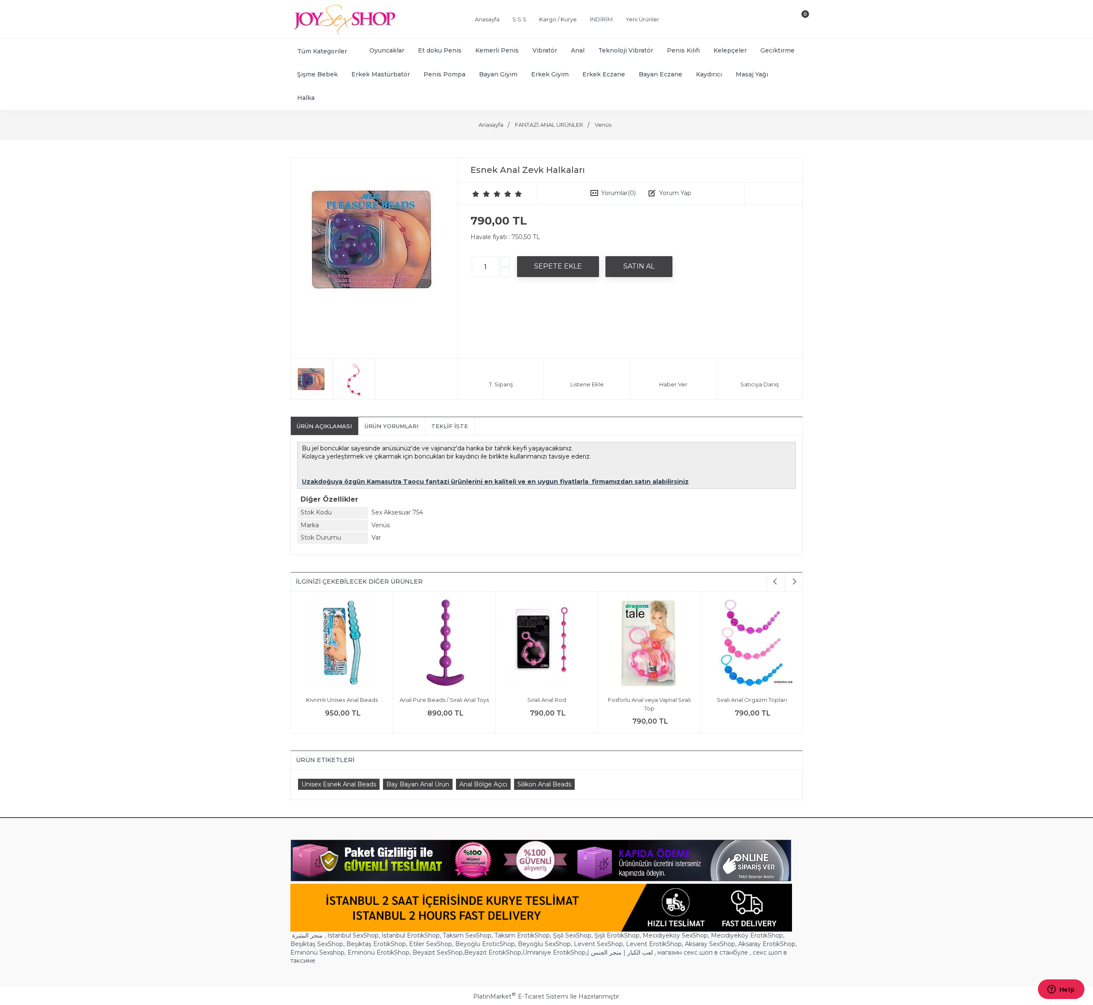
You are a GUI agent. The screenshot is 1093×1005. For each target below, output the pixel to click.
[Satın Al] (638, 266)
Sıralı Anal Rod (474, 699)
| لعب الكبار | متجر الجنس (620, 952)
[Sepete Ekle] (558, 266)
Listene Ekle (587, 384)
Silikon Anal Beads (544, 784)
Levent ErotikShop (654, 944)
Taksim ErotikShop (522, 935)
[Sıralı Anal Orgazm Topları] (679, 644)
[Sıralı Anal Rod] (474, 644)
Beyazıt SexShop (437, 952)
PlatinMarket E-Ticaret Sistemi (520, 996)
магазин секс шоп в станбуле (703, 952)
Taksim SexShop (467, 935)
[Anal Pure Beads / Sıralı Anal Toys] (371, 644)
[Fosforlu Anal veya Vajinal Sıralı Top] (576, 644)
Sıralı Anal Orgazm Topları (679, 699)
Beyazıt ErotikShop (492, 952)
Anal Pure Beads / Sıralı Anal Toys (371, 699)
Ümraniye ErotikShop (554, 952)
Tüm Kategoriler (322, 51)
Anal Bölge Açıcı (483, 784)
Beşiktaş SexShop (316, 944)
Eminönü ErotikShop (378, 952)
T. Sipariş (501, 384)
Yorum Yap (675, 193)
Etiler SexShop (430, 944)
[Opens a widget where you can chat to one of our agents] (1060, 990)
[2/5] (481, 194)
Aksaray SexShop (710, 944)
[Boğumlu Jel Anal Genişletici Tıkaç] (781, 644)
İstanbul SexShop (353, 935)
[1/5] (476, 194)
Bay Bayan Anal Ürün (417, 784)
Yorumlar (618, 193)
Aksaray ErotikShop (766, 944)
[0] (798, 21)
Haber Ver (673, 384)
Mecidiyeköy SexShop (675, 935)
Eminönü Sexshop (317, 952)
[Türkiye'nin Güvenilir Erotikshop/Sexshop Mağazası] (343, 33)
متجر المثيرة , (309, 935)
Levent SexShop (598, 944)
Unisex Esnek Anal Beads (338, 784)
